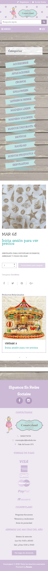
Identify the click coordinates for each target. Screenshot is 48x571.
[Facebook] (3, 283)
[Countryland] (24, 13)
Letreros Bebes (21, 100)
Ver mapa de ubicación (24, 553)
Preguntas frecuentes (24, 515)
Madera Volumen (20, 118)
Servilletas (20, 164)
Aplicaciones (21, 72)
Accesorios (21, 63)
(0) (43, 29)
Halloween (21, 91)
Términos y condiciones (24, 519)
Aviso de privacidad (24, 523)
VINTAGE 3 (11, 343)
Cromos (20, 82)
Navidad (21, 146)
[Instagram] (28, 400)
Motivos (20, 136)
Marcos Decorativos (20, 127)
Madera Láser (21, 109)
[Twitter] (12, 283)
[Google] (31, 283)
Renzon (29, 567)
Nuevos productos (20, 155)
